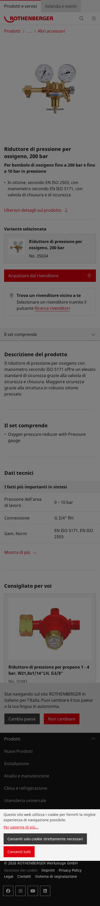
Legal (8, 876)
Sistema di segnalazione (56, 876)
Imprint (48, 870)
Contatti (24, 876)
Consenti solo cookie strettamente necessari (45, 838)
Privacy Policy (70, 870)
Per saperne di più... (21, 827)
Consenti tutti (19, 851)
